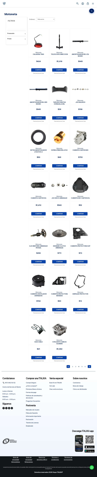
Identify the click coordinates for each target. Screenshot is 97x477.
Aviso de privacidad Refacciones (29, 459)
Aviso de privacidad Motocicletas (15, 459)
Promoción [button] (10, 33)
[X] (6, 408)
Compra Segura (31, 383)
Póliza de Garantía (32, 413)
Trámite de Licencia (32, 423)
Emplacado (29, 426)
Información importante (33, 416)
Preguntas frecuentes (33, 401)
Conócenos (76, 383)
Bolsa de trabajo (78, 386)
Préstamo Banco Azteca (34, 389)
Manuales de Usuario (32, 410)
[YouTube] (12, 408)
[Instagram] (9, 408)
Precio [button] (9, 39)
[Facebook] (3, 408)
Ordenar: (32, 19)
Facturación (29, 419)
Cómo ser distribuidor (80, 389)
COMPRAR (38, 70)
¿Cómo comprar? (31, 386)
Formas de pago (31, 392)
